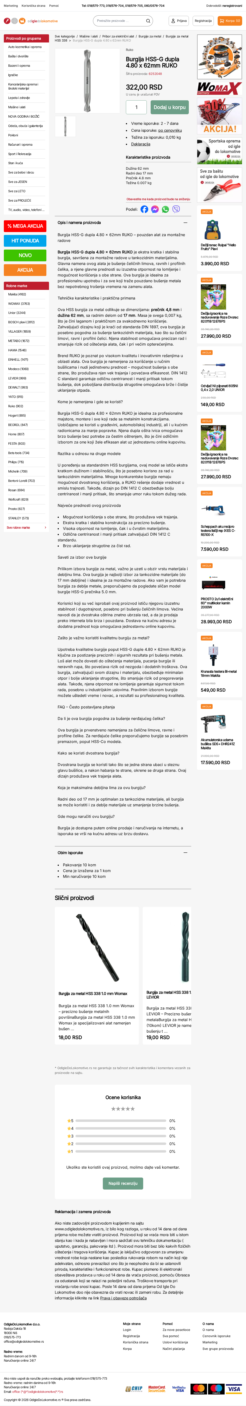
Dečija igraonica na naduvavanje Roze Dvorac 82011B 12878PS (219, 317)
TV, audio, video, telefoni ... (26, 210)
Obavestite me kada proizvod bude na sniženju (158, 199)
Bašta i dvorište (18, 56)
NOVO (25, 255)
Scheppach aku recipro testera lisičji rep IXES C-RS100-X (218, 530)
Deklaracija (140, 144)
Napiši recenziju (123, 1183)
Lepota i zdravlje (19, 98)
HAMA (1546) (17, 350)
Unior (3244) (16, 313)
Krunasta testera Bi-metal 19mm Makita (219, 673)
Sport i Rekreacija (19, 154)
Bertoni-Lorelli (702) (21, 481)
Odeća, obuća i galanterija (25, 126)
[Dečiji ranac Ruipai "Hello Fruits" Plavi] (213, 228)
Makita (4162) (17, 294)
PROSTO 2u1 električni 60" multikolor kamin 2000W (217, 603)
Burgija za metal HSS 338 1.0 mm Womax (93, 993)
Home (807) (16, 434)
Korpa (127, 1349)
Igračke (13, 75)
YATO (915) (15, 397)
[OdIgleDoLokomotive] (31, 21)
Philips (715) (16, 462)
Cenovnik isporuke (217, 1336)
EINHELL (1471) (18, 359)
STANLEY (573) (18, 518)
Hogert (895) (17, 415)
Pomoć (54, 5)
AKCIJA (25, 270)
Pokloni (13, 135)
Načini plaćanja (174, 1349)
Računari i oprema (20, 144)
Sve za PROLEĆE (19, 200)
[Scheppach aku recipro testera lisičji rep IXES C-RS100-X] (213, 510)
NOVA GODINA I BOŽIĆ (24, 116)
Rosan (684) (16, 490)
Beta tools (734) (19, 453)
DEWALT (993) (18, 387)
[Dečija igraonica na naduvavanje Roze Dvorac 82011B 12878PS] (213, 297)
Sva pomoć (171, 1336)
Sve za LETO (16, 191)
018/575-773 (96, 5)
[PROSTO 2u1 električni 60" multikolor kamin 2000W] (213, 582)
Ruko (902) (15, 406)
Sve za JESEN (17, 182)
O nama (208, 1330)
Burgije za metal (150, 36)
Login (127, 1330)
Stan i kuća (15, 163)
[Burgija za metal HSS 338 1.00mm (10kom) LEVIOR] (185, 948)
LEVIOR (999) (17, 378)
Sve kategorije (65, 36)
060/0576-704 (154, 5)
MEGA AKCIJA (25, 226)
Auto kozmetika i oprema (24, 47)
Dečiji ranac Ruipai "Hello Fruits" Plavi (218, 247)
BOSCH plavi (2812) (21, 322)
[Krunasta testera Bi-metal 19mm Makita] (213, 655)
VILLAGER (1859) (19, 331)
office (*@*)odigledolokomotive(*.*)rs (37, 1392)
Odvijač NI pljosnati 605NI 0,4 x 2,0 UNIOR (219, 388)
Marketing (11, 5)
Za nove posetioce (176, 1330)
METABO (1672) (19, 341)
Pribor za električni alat (118, 36)
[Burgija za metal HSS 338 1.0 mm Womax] (97, 948)
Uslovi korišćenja (175, 1342)
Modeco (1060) (18, 369)
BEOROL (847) (18, 425)
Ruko (129, 50)
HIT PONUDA (25, 241)
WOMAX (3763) (19, 303)
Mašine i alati (16, 107)
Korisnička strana (33, 5)
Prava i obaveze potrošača (123, 1298)
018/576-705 (134, 5)
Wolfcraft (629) (18, 499)
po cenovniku (170, 130)
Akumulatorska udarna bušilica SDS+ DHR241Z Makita (218, 744)
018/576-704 (115, 5)
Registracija (131, 1336)
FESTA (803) (16, 443)
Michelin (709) (17, 471)
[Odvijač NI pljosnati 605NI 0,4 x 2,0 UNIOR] (213, 369)
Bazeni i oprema (19, 65)
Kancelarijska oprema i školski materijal (23, 86)
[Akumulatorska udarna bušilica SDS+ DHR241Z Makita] (213, 723)
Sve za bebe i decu (21, 172)
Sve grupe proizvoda (218, 1349)
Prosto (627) (16, 509)
